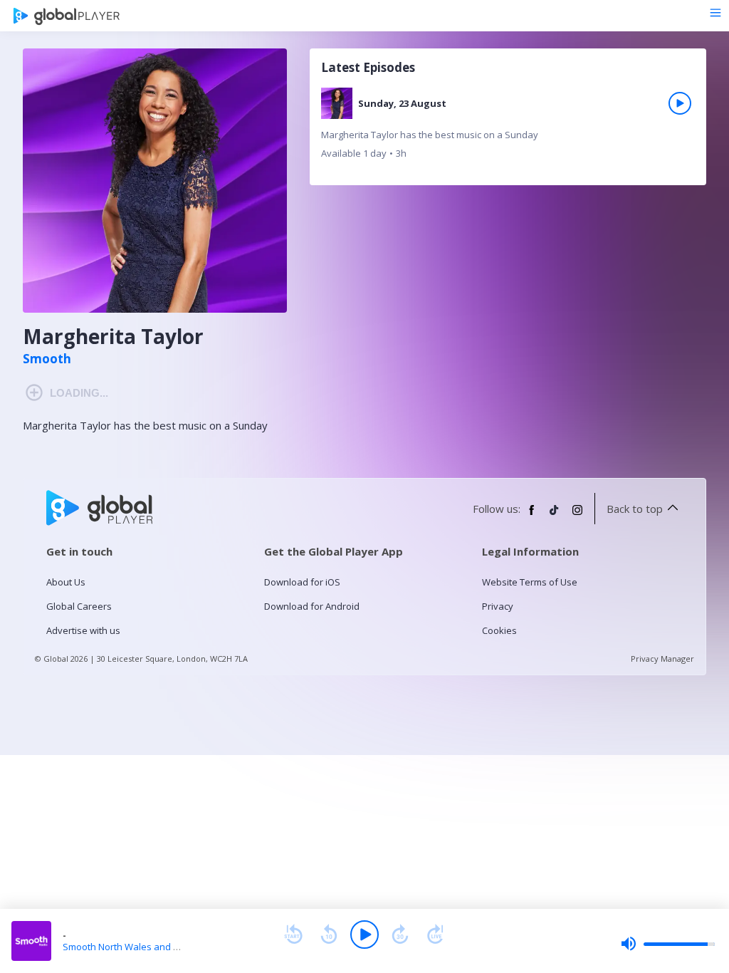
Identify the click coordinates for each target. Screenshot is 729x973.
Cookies (499, 630)
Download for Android (312, 606)
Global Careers (79, 606)
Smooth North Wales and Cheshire (137, 946)
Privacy (497, 606)
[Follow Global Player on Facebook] (532, 516)
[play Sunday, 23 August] (679, 103)
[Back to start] (293, 934)
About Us (65, 582)
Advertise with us (83, 630)
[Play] (364, 934)
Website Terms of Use (529, 582)
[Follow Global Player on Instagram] (577, 516)
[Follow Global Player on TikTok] (555, 516)
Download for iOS (302, 582)
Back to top (635, 508)
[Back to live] (435, 934)
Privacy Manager (662, 658)
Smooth (47, 359)
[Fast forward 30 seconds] (400, 934)
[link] (508, 129)
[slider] (667, 943)
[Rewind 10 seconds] (329, 934)
